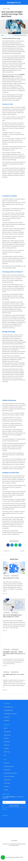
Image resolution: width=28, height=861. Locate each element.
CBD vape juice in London (14, 524)
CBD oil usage (13, 335)
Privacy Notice (7, 779)
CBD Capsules (7, 731)
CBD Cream (6, 745)
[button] (3, 2)
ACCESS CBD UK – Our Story (10, 713)
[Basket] (26, 2)
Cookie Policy (7, 783)
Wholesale (6, 720)
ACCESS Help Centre (8, 766)
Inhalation (6, 748)
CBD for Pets (7, 752)
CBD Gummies (7, 735)
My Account (6, 763)
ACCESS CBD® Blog (8, 710)
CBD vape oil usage (19, 228)
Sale (5, 755)
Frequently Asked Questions (10, 773)
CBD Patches (7, 741)
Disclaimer (6, 786)
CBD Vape (6, 738)
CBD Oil (5, 728)
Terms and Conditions (9, 776)
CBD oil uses (8, 123)
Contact (6, 790)
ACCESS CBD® (10, 284)
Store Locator (7, 769)
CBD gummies (7, 523)
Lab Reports (6, 717)
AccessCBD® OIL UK (8, 707)
